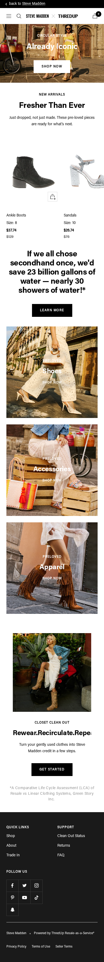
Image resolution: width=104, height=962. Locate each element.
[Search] (19, 16)
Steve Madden (33, 4)
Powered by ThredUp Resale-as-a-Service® (64, 933)
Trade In (13, 855)
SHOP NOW (52, 66)
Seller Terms (64, 946)
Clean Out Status (71, 836)
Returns (63, 846)
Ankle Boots (16, 216)
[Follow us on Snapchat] (12, 910)
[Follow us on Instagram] (36, 886)
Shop (10, 836)
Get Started (52, 769)
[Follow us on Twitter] (24, 886)
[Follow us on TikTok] (36, 898)
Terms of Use (41, 946)
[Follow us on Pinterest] (12, 898)
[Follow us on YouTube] (24, 898)
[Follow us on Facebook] (12, 886)
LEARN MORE (52, 310)
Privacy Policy (16, 946)
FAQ (61, 855)
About (11, 846)
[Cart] (95, 15)
